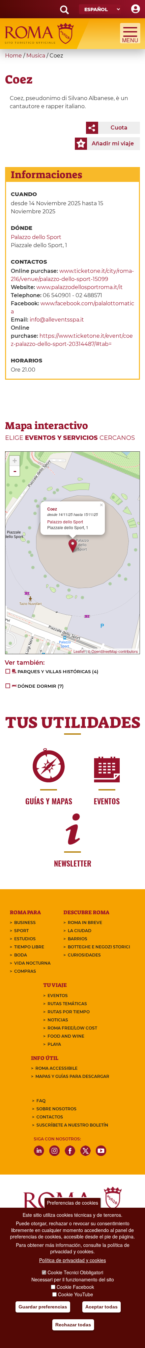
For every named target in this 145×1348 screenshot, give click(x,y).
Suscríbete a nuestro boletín (72, 1125)
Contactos (49, 1116)
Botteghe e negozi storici (99, 946)
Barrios (77, 938)
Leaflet (79, 651)
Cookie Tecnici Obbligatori (75, 1272)
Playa (54, 1044)
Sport (21, 930)
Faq (41, 1100)
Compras (25, 971)
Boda (20, 954)
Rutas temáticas (67, 1003)
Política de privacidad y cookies (72, 1260)
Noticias (58, 1019)
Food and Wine (66, 1036)
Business (25, 922)
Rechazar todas (73, 1324)
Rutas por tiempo (69, 1011)
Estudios (25, 938)
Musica (35, 55)
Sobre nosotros (56, 1108)
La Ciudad (79, 930)
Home (13, 55)
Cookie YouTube (75, 1294)
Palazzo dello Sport (36, 237)
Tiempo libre (29, 946)
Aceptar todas (101, 1306)
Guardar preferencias (43, 1306)
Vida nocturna (32, 963)
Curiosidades (84, 954)
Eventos (58, 995)
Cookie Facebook (75, 1286)
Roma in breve (85, 922)
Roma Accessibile (56, 1068)
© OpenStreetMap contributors (113, 651)
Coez (52, 509)
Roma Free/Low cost (72, 1028)
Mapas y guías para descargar (72, 1076)
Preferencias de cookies (72, 1202)
